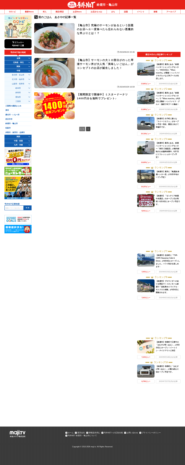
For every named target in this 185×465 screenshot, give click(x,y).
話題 (126, 12)
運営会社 (81, 433)
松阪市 (8, 128)
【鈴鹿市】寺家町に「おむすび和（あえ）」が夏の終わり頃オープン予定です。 (167, 369)
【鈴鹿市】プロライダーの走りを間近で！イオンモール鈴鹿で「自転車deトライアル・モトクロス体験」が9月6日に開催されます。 (167, 286)
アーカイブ (171, 12)
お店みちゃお (96, 12)
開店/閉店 (60, 12)
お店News (77, 12)
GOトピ (12, 12)
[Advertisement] (159, 34)
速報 (155, 12)
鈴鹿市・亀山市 (107, 4)
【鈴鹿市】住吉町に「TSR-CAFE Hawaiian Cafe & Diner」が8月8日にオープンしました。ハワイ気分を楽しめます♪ (168, 261)
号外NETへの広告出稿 (113, 433)
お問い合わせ (132, 433)
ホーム (71, 433)
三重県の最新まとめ (13, 106)
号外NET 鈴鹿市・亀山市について (82, 435)
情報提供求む (94, 433)
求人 (45, 12)
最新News (29, 12)
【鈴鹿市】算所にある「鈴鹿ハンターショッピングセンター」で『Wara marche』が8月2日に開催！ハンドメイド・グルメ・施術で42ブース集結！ (168, 98)
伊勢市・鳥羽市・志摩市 (15, 132)
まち (113, 12)
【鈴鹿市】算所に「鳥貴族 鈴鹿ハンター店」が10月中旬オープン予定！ (167, 174)
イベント (141, 12)
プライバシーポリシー (151, 433)
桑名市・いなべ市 (12, 115)
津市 (7, 110)
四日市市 (8, 119)
